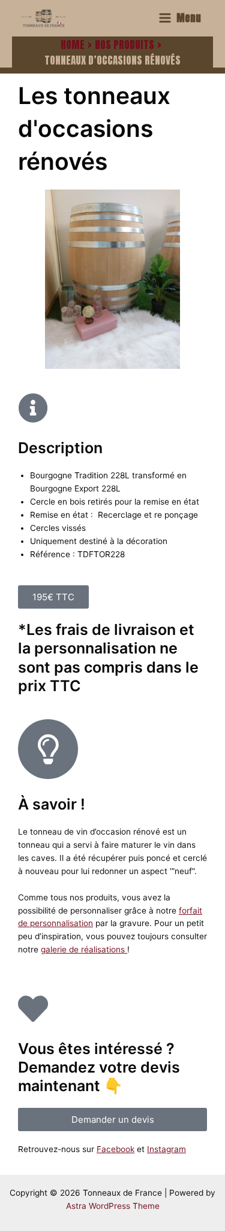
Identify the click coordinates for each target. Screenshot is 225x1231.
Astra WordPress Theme (113, 1206)
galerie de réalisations (84, 949)
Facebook (115, 1149)
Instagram (166, 1149)
